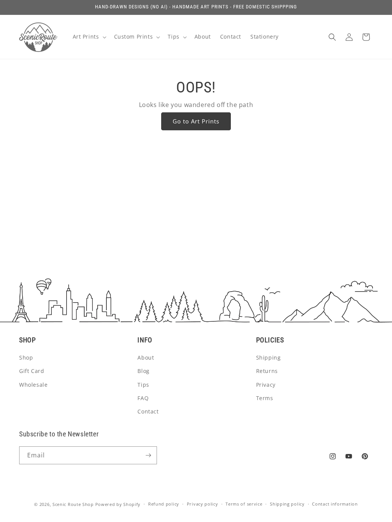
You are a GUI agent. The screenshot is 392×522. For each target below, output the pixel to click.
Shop (26, 357)
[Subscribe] (148, 455)
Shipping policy (287, 504)
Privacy (266, 384)
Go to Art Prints (196, 121)
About (145, 357)
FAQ (143, 398)
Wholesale (33, 384)
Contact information (335, 504)
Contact (147, 411)
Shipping (268, 357)
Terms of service (243, 504)
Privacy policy (202, 504)
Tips (143, 384)
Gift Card (31, 370)
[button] (88, 37)
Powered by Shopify (118, 504)
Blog (143, 370)
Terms (264, 398)
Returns (267, 370)
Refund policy (163, 504)
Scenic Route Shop (73, 504)
